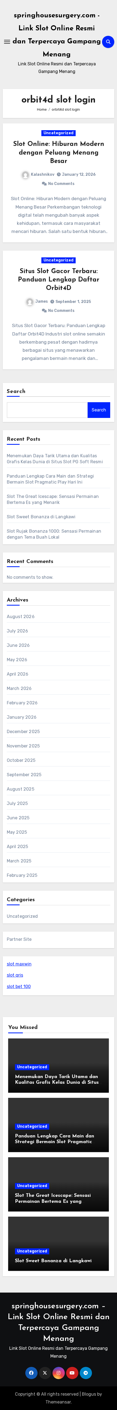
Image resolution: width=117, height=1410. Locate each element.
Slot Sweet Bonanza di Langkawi (41, 516)
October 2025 (21, 760)
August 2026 (21, 616)
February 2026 (22, 702)
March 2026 (19, 688)
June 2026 (18, 645)
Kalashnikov (42, 174)
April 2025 (17, 846)
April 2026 (18, 674)
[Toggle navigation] (7, 42)
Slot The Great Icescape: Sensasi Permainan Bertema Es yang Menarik (53, 1201)
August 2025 (20, 789)
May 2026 (17, 659)
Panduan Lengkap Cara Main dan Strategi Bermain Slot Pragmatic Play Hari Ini (54, 1142)
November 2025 (23, 746)
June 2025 (18, 817)
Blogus (89, 1394)
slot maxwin (19, 964)
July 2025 (17, 803)
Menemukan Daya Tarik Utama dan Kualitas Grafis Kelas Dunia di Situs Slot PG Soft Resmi (57, 1083)
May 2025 (17, 832)
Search (16, 391)
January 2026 (21, 717)
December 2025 (23, 731)
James (41, 301)
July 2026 (17, 631)
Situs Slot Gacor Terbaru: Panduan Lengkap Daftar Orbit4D (58, 280)
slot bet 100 (19, 986)
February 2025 (22, 875)
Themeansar (58, 1402)
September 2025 (24, 774)
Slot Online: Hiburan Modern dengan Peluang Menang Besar (58, 152)
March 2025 (19, 861)
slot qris (15, 975)
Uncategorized (58, 133)
